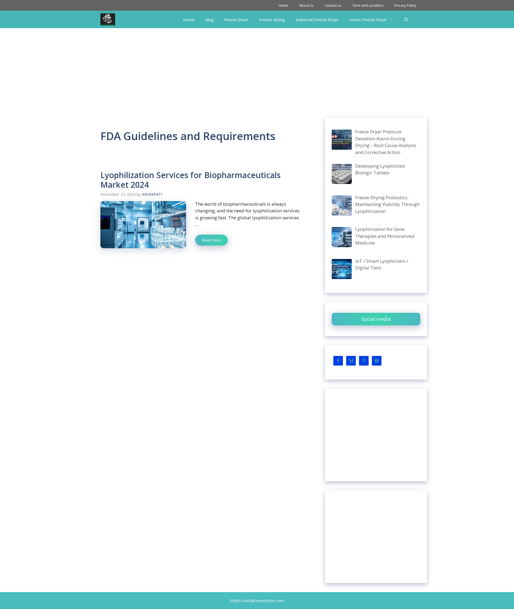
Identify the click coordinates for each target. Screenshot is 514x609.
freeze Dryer (236, 19)
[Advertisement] (257, 68)
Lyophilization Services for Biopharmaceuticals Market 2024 (190, 180)
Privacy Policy (405, 5)
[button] (406, 19)
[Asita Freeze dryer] (107, 19)
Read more (211, 240)
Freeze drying (272, 19)
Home (283, 5)
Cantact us (333, 5)
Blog (209, 19)
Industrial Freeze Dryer (317, 19)
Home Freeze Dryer (368, 19)
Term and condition (368, 5)
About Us (306, 5)
